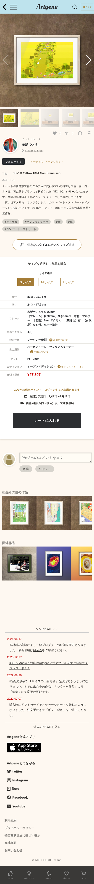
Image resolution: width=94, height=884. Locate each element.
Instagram (20, 780)
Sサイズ (25, 282)
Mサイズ (47, 282)
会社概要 (10, 843)
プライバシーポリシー (19, 828)
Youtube (18, 806)
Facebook (20, 797)
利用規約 (10, 820)
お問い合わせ (13, 850)
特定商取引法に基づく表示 (22, 835)
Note (15, 788)
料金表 (37, 650)
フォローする (13, 161)
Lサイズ (68, 282)
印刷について (60, 340)
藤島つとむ (30, 144)
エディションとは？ (72, 367)
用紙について (41, 351)
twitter (17, 771)
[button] (89, 60)
